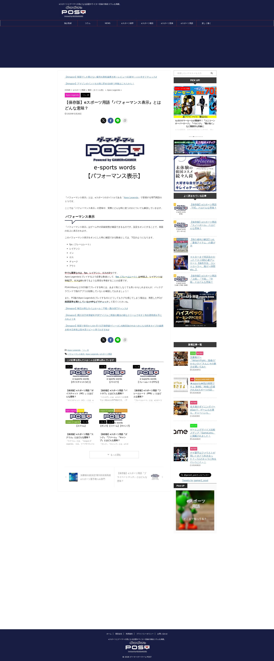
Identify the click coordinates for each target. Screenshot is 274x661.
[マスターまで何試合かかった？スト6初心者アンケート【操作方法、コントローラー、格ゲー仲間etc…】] (181, 268)
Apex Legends (131, 197)
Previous (176, 109)
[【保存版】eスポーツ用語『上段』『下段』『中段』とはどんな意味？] (181, 287)
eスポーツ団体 (167, 23)
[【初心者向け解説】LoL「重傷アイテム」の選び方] (181, 250)
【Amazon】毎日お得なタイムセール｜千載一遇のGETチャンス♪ (96, 308)
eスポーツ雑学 (127, 23)
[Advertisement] (137, 48)
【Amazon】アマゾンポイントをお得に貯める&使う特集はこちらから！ (99, 83)
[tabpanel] (195, 110)
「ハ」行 (85, 350)
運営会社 (118, 634)
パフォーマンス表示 (76, 354)
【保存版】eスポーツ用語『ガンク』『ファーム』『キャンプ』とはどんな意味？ (113, 437)
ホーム (109, 634)
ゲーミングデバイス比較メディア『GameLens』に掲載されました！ (202, 432)
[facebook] (110, 120)
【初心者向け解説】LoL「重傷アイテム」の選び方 (202, 242)
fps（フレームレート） (127, 276)
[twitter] (103, 120)
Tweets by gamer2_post (195, 480)
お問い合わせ (162, 634)
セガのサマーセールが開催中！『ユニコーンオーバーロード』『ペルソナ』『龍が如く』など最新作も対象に (195, 123)
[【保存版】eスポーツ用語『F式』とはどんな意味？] (181, 216)
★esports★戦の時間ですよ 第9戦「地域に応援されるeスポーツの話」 (202, 386)
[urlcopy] (125, 120)
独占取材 (68, 23)
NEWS (107, 23)
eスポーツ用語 (187, 23)
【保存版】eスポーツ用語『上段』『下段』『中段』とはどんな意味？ (203, 278)
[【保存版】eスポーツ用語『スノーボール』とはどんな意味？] (181, 233)
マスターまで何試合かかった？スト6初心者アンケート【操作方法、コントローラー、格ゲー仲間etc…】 (202, 263)
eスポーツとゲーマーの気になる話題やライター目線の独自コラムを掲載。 (137, 639)
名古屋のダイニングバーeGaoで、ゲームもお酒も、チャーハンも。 (202, 409)
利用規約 (129, 634)
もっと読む (115, 454)
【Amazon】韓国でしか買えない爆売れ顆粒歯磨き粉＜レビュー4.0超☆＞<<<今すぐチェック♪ (111, 77)
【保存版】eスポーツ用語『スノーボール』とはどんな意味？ (203, 225)
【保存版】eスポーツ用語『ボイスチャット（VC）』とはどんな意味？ (79, 393)
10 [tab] (202, 136)
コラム (87, 23)
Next (213, 109)
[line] (118, 120)
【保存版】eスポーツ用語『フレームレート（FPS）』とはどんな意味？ (147, 393)
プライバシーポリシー (145, 634)
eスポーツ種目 (147, 23)
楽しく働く (206, 23)
